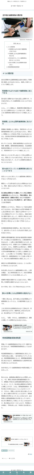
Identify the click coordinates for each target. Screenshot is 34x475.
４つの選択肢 (11, 46)
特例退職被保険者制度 (13, 67)
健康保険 (12, 450)
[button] (30, 367)
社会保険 (5, 450)
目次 (14, 43)
